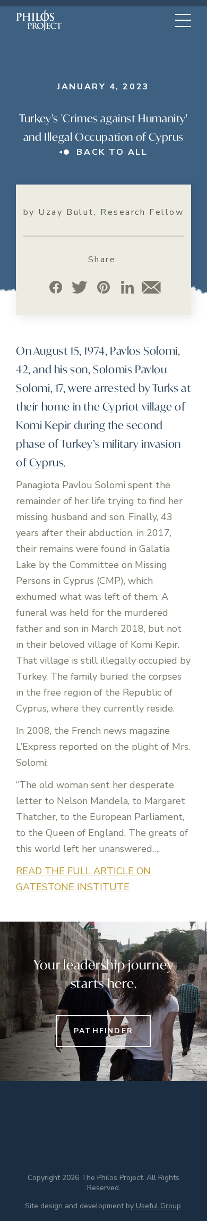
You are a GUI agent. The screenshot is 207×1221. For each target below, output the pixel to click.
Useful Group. (159, 1206)
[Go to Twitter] (80, 287)
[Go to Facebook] (56, 287)
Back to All (112, 152)
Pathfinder (103, 1031)
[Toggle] (183, 20)
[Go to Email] (151, 287)
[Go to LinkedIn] (128, 287)
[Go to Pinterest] (104, 287)
